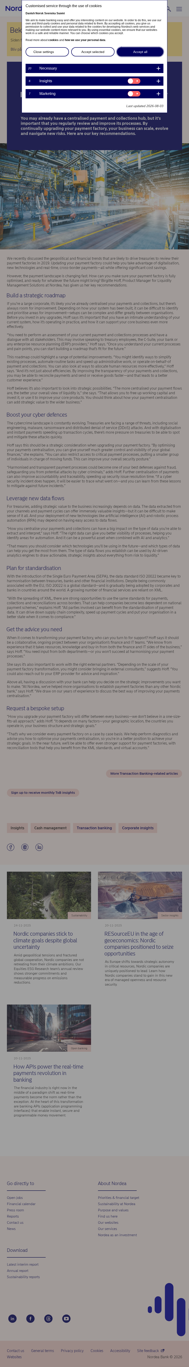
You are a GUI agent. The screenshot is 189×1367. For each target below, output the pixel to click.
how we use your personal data (85, 40)
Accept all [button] (140, 52)
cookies (53, 40)
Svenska (50, 13)
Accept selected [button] (92, 52)
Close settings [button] (43, 52)
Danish (30, 13)
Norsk (39, 13)
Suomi (60, 13)
